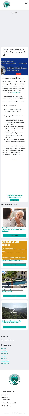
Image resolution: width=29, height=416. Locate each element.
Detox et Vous (5, 399)
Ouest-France (16, 92)
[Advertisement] (14, 30)
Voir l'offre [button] (14, 200)
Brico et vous (5, 395)
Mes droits (4, 351)
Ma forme (3, 348)
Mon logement (5, 361)
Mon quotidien (5, 363)
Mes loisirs (4, 358)
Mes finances (4, 353)
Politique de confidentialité (9, 403)
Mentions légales (6, 406)
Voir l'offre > (14, 235)
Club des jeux (5, 397)
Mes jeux (3, 356)
